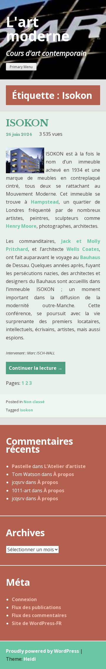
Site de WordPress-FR (37, 623)
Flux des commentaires (39, 615)
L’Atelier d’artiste (65, 466)
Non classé (34, 401)
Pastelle (21, 466)
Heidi (30, 659)
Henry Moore (21, 226)
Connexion (24, 599)
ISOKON (27, 123)
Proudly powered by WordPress (42, 651)
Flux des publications (36, 607)
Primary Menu (21, 66)
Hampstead (45, 202)
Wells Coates (83, 249)
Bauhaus (90, 257)
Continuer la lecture (35, 369)
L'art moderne (37, 28)
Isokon (26, 410)
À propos (63, 474)
